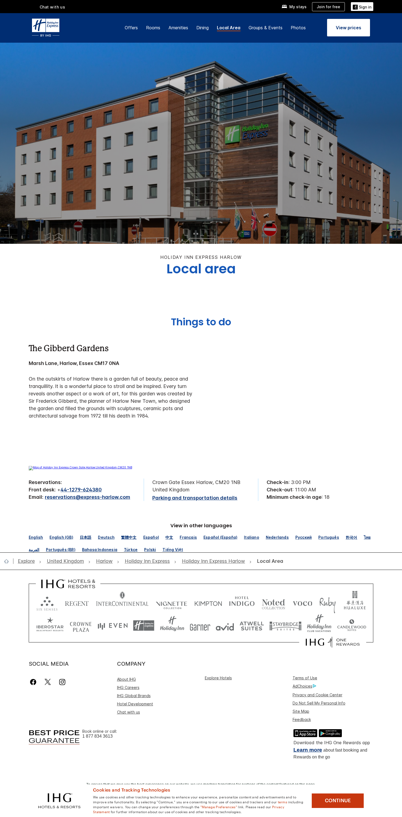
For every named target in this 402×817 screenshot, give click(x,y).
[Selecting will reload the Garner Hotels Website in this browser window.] (200, 625)
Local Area (228, 27)
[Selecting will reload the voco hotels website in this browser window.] (302, 602)
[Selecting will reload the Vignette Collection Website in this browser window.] (171, 602)
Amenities (178, 27)
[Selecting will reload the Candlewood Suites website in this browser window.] (351, 625)
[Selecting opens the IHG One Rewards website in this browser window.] (333, 642)
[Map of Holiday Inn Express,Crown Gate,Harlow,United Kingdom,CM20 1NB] (80, 467)
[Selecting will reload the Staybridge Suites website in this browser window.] (285, 625)
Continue (338, 800)
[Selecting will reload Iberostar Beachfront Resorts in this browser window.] (50, 625)
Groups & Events (265, 27)
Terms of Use (305, 678)
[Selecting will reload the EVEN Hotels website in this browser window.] (113, 625)
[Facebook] (34, 682)
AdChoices (302, 686)
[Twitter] (47, 682)
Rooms (153, 27)
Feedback (302, 719)
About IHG (126, 679)
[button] (362, 6)
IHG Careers (128, 687)
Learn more (307, 750)
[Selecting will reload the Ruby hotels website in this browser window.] (327, 602)
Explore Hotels (218, 678)
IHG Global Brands (134, 695)
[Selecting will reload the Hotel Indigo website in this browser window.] (242, 602)
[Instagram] (62, 682)
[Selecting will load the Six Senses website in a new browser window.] (47, 602)
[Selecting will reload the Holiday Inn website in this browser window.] (172, 625)
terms (282, 801)
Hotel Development (135, 704)
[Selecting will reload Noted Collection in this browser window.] (273, 602)
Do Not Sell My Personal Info (319, 703)
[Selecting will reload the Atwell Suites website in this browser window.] (252, 625)
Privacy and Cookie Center (317, 695)
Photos (298, 27)
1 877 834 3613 (97, 736)
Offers (131, 27)
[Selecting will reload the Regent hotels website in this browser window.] (77, 602)
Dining (202, 27)
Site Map (301, 711)
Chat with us (128, 712)
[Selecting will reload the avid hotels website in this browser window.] (225, 625)
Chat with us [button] (52, 7)
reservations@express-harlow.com (87, 497)
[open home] (8, 561)
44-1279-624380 (81, 489)
